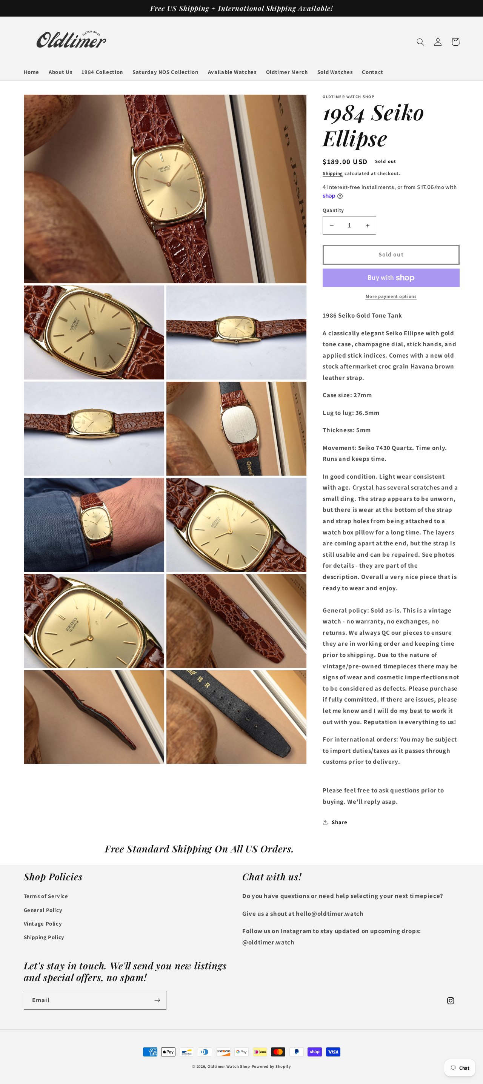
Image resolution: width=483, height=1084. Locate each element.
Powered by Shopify (271, 1066)
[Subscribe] (157, 1000)
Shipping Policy (44, 937)
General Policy (43, 910)
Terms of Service (46, 896)
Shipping (333, 173)
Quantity (333, 210)
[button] (420, 42)
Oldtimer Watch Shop (229, 1066)
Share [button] (339, 822)
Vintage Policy (43, 923)
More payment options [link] (391, 296)
